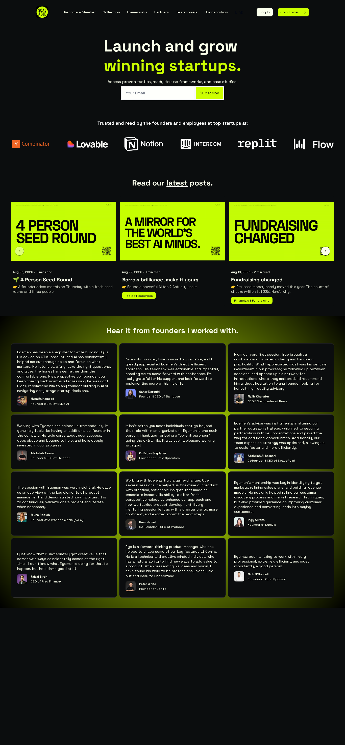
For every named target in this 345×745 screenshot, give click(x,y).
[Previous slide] (19, 251)
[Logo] (42, 12)
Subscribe (209, 93)
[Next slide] (325, 251)
